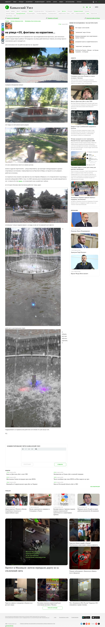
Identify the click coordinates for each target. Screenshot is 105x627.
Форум (49, 1)
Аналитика (29, 1)
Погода (79, 1)
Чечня (87, 13)
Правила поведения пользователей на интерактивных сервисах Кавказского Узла (37, 623)
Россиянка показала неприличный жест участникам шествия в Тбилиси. (49, 604)
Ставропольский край (80, 13)
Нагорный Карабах (31, 13)
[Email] (2, 42)
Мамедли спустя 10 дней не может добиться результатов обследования (88, 510)
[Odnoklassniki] (2, 37)
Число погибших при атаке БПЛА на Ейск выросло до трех (71, 479)
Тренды (21, 1)
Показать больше (52, 607)
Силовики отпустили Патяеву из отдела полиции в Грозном (83, 77)
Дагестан (64, 11)
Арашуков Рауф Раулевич (78, 252)
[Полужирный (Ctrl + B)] (22, 449)
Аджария (13, 11)
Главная (7, 21)
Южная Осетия (94, 13)
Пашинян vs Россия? (52, 18)
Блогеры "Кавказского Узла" (17, 21)
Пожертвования (74, 617)
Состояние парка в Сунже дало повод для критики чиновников (83, 168)
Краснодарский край (20, 13)
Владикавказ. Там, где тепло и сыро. (33, 21)
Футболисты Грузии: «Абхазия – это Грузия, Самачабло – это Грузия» (86, 51)
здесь (20, 181)
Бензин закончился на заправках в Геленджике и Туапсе (39, 510)
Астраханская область (39, 11)
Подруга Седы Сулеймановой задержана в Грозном (83, 127)
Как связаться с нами (63, 617)
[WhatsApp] (2, 29)
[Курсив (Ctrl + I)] (25, 449)
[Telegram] (2, 27)
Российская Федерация (42, 13)
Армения (31, 11)
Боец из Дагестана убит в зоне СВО (81, 101)
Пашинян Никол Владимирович (80, 231)
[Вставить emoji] (36, 449)
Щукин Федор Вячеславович (79, 273)
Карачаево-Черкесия (10, 13)
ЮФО (15, 15)
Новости (7, 1)
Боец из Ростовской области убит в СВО (66, 484)
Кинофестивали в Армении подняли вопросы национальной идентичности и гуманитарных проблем (64, 511)
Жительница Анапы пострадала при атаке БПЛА (21, 479)
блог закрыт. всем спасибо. (82, 27)
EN (99, 1)
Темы (14, 1)
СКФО (72, 13)
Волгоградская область (51, 11)
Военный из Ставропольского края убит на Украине (21, 484)
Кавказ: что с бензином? (13, 18)
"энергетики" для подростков (83, 46)
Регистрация (27, 464)
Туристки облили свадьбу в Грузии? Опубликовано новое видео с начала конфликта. (83, 544)
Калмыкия (87, 11)
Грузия (58, 11)
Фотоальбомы (70, 1)
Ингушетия (70, 11)
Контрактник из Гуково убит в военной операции (68, 474)
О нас (55, 617)
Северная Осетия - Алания (64, 13)
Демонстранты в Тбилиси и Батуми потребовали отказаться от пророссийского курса (16, 511)
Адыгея (18, 11)
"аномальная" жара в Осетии (82, 32)
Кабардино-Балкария (78, 11)
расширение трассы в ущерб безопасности (86, 41)
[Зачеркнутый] (32, 449)
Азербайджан (24, 11)
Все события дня (95, 486)
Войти (96, 7)
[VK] (2, 24)
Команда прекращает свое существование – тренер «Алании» (86, 37)
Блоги (55, 1)
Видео (61, 1)
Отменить (60, 464)
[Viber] (2, 32)
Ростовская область (52, 13)
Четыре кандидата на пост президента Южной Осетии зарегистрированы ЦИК (83, 140)
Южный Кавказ (9, 15)
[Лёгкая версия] (93, 2)
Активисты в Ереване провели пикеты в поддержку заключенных (83, 198)
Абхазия (7, 11)
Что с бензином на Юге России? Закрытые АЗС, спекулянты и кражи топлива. (83, 604)
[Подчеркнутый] (29, 449)
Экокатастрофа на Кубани (93, 18)
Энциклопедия (39, 1)
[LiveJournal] (2, 40)
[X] (2, 34)
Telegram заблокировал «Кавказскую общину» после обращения (83, 572)
